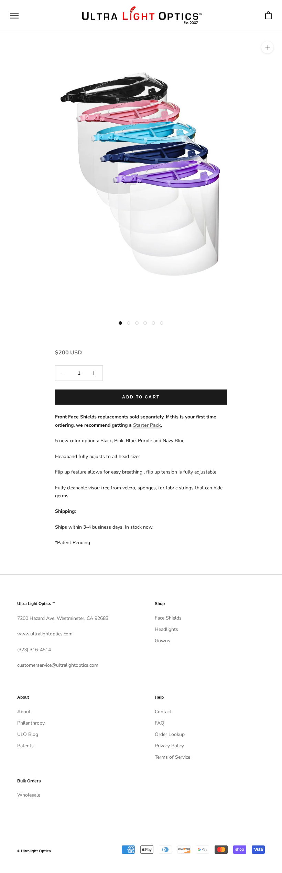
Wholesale (28, 795)
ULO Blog (27, 734)
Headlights (166, 629)
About (24, 711)
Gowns (162, 640)
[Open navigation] (14, 16)
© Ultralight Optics (34, 851)
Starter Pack (147, 425)
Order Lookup (170, 734)
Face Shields (168, 618)
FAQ (159, 723)
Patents (25, 745)
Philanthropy (31, 723)
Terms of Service (172, 757)
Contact (163, 711)
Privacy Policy (169, 745)
